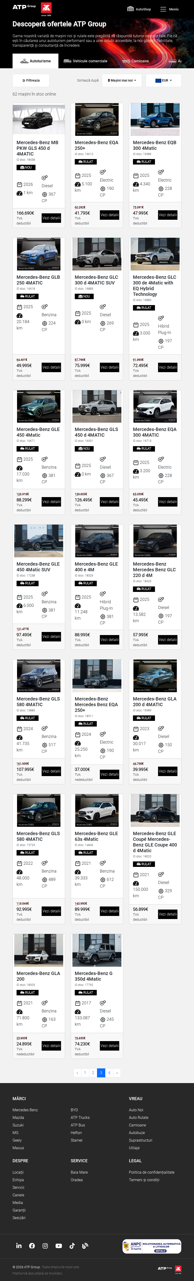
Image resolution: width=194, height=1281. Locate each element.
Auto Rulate (138, 1117)
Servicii (18, 1187)
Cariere (18, 1195)
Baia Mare (79, 1172)
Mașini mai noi (121, 80)
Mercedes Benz (25, 1110)
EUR (165, 80)
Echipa (18, 1180)
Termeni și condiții (144, 1180)
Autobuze (137, 1132)
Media (18, 1202)
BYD (74, 1110)
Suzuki (18, 1125)
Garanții (19, 1210)
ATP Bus (78, 1125)
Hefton (76, 1132)
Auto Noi (136, 1110)
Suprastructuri (140, 1140)
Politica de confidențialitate (151, 1172)
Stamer (77, 1140)
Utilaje (134, 1148)
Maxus (18, 1148)
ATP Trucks (80, 1117)
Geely (17, 1140)
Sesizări (19, 1218)
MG (15, 1132)
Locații (18, 1172)
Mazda (18, 1117)
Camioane (137, 1125)
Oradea (77, 1180)
